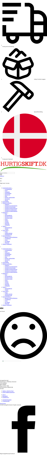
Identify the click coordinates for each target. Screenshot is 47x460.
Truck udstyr (5, 230)
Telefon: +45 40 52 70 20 (7, 391)
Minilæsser (5, 212)
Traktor (4, 226)
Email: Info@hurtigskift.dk (8, 392)
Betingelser (5, 396)
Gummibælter (5, 201)
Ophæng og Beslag (6, 203)
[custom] (23, 452)
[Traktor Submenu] (6, 287)
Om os (4, 394)
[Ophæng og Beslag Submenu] (11, 203)
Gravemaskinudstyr (7, 188)
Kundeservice (5, 397)
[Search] (1, 174)
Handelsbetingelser (7, 399)
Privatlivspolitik (5, 401)
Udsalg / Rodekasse (7, 244)
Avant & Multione (6, 236)
